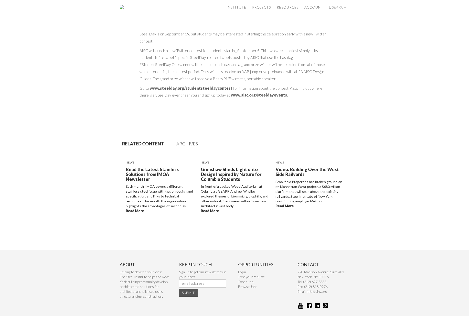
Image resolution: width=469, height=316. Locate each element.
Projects (261, 7)
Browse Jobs (247, 286)
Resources (287, 7)
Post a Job (245, 282)
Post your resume (251, 277)
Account (313, 7)
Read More (135, 211)
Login (242, 272)
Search (339, 7)
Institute (236, 7)
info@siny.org (317, 291)
